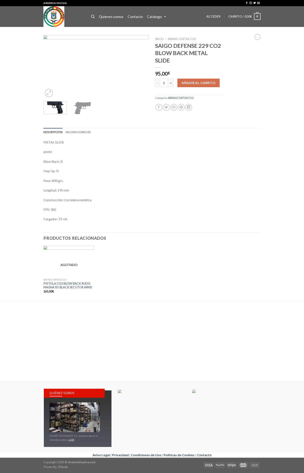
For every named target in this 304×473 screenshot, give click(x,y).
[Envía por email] (173, 107)
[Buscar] (93, 16)
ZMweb (63, 467)
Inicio (159, 39)
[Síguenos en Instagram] (250, 3)
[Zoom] (49, 93)
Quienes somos (111, 16)
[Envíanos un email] (258, 3)
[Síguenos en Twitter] (254, 3)
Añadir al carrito (198, 83)
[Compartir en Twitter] (166, 107)
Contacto (135, 16)
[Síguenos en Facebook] (246, 3)
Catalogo (154, 16)
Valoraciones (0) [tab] (78, 132)
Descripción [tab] (52, 132)
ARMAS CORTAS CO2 (182, 39)
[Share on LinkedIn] (188, 107)
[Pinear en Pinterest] (181, 107)
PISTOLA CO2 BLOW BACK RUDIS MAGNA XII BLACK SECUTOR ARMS (67, 285)
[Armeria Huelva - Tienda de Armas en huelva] (64, 16)
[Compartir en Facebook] (159, 107)
